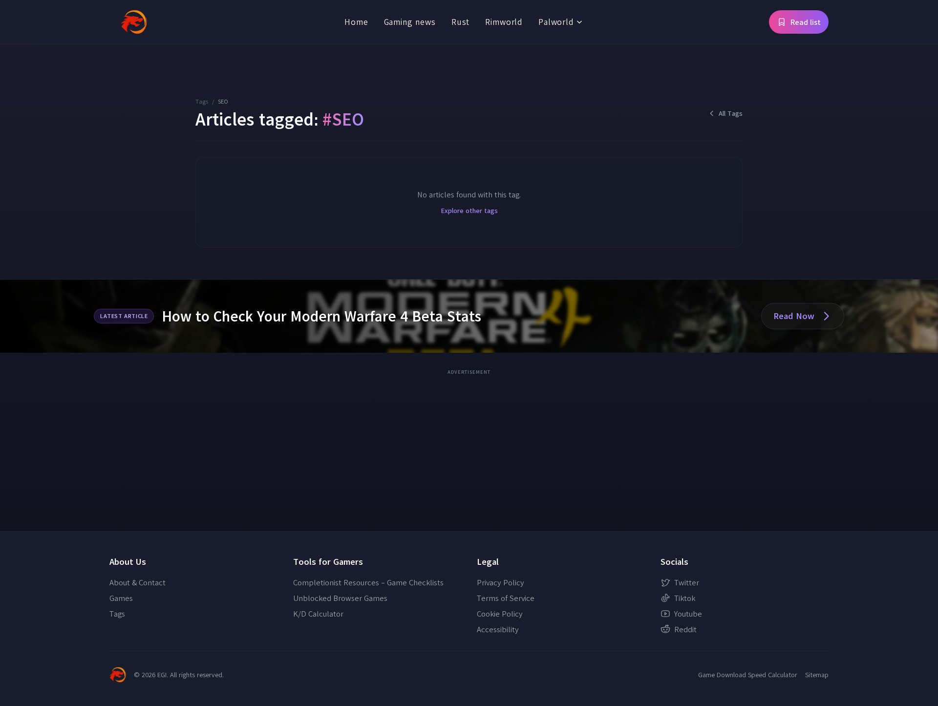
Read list (805, 22)
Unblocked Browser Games (340, 598)
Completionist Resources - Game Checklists (368, 582)
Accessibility (498, 629)
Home (356, 22)
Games (121, 598)
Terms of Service (505, 598)
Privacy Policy (500, 582)
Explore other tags (469, 210)
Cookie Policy (500, 614)
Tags (201, 101)
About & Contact (137, 582)
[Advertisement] (469, 447)
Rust (460, 22)
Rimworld (504, 22)
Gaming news (410, 22)
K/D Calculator (318, 614)
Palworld (556, 22)
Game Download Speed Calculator (747, 674)
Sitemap (817, 674)
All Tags (731, 113)
